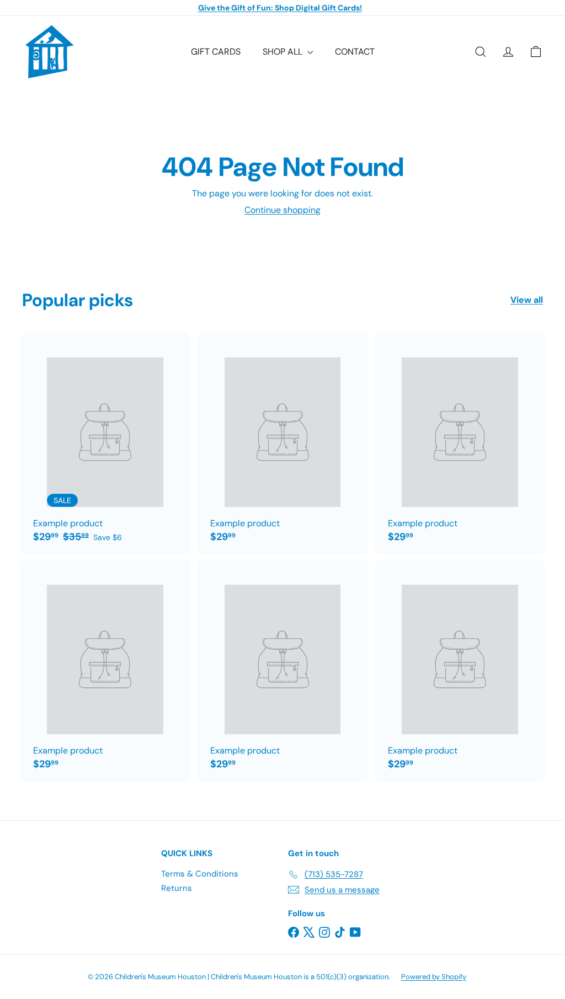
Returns (176, 888)
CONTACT (355, 51)
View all (526, 300)
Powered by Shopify (433, 976)
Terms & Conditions (199, 873)
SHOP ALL (284, 51)
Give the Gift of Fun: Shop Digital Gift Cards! (280, 8)
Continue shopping (282, 210)
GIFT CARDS (216, 51)
